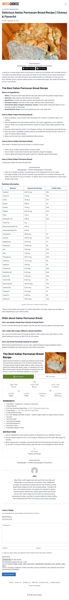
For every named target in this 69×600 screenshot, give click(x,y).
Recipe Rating (6, 517)
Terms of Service (34, 585)
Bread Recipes (14, 9)
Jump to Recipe (29, 68)
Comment (7, 525)
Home (11, 582)
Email (38, 548)
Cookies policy (55, 582)
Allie (5, 20)
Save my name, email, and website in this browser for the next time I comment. (28, 553)
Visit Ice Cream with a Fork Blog (45, 498)
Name (5, 548)
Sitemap (35, 582)
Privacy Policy (44, 582)
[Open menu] (65, 4)
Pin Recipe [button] (51, 376)
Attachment (6, 557)
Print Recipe (42, 68)
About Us (18, 582)
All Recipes (5, 9)
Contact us (26, 582)
